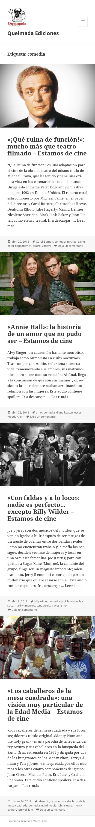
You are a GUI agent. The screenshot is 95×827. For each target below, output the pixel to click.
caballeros (57, 801)
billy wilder (41, 601)
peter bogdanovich (19, 246)
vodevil (46, 246)
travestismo (59, 605)
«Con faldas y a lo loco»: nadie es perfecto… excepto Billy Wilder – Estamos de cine (43, 508)
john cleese (65, 805)
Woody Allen (15, 417)
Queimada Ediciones (33, 33)
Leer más (59, 396)
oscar (77, 412)
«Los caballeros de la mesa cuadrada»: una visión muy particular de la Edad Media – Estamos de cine (45, 705)
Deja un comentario (70, 246)
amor (39, 412)
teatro (37, 246)
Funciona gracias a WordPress (27, 821)
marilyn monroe (25, 605)
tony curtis (43, 605)
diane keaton (64, 412)
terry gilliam (25, 810)
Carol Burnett (44, 242)
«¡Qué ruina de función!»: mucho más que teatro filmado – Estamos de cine (47, 146)
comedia (60, 242)
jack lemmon (69, 601)
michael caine (76, 242)
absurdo (44, 801)
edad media (48, 805)
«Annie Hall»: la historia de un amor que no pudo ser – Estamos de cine (44, 334)
